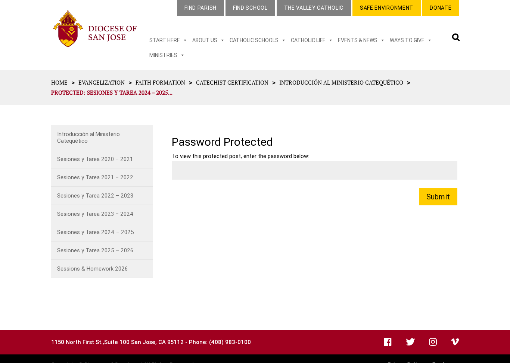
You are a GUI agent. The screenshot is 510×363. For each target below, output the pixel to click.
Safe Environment (386, 7)
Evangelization (101, 82)
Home (59, 82)
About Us (204, 40)
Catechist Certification (232, 82)
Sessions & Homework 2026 (92, 268)
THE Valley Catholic (313, 7)
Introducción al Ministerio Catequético (341, 82)
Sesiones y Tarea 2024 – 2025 (95, 232)
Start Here (164, 40)
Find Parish (200, 7)
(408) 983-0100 (230, 341)
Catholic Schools (254, 40)
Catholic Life (308, 40)
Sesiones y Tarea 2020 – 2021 (95, 158)
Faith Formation (160, 82)
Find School (250, 7)
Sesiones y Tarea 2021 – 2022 (95, 177)
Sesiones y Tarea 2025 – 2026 (95, 250)
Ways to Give (407, 40)
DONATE (440, 7)
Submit (438, 196)
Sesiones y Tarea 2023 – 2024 (95, 213)
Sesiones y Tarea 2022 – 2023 (95, 195)
